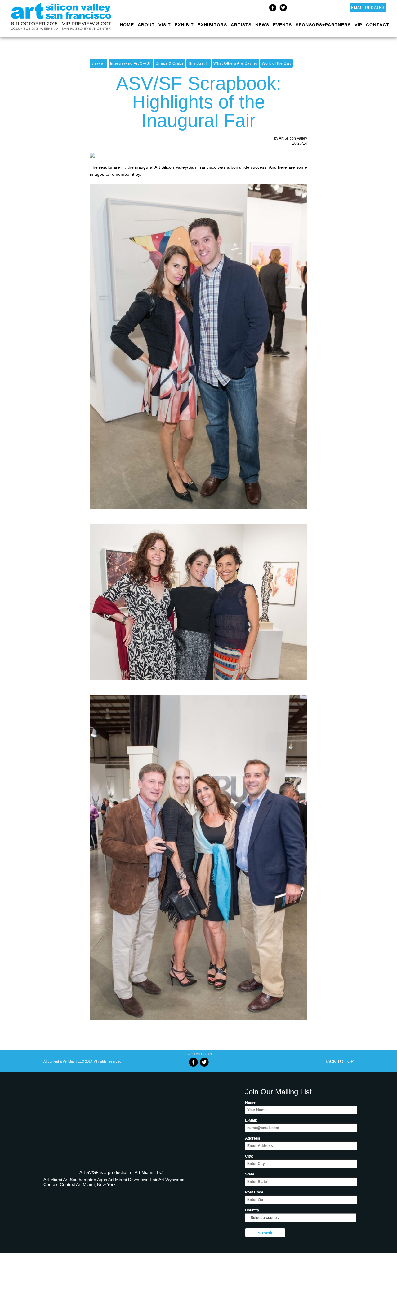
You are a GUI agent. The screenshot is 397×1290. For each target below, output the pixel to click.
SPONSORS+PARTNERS (323, 24)
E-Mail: (251, 1120)
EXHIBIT (184, 24)
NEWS (262, 24)
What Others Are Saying (235, 63)
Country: (253, 1210)
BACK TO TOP (339, 1061)
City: (249, 1156)
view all (98, 63)
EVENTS (282, 24)
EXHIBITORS (212, 24)
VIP (358, 24)
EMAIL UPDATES (368, 8)
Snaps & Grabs (170, 63)
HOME (127, 24)
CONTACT (377, 24)
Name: (251, 1102)
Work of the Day (276, 63)
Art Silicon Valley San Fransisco (77, 1225)
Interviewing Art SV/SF (130, 63)
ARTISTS (241, 24)
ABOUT (146, 24)
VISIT (164, 24)
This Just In (198, 63)
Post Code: (255, 1192)
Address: (253, 1138)
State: (250, 1174)
